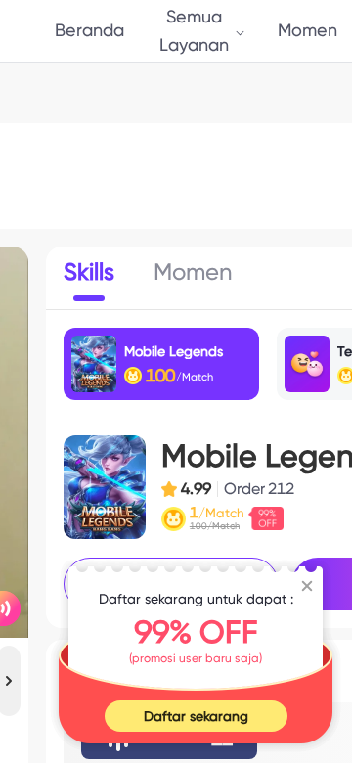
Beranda (89, 30)
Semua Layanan (194, 30)
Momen (307, 30)
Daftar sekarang (196, 716)
